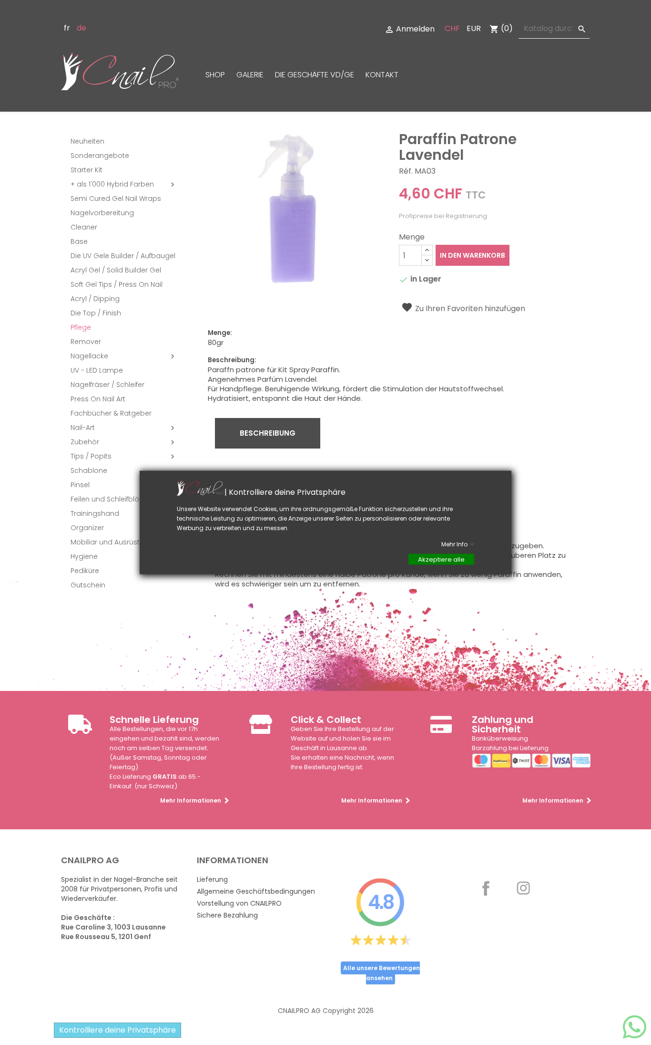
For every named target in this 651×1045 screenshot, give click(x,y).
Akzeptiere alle (441, 559)
